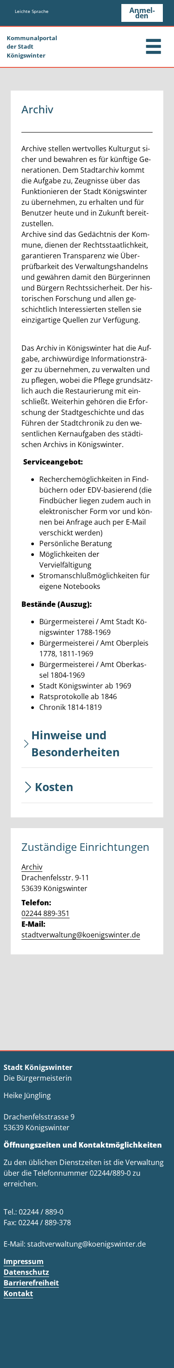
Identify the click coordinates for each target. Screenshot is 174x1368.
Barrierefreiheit (31, 1283)
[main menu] (153, 47)
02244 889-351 (45, 913)
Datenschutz (26, 1272)
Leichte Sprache (32, 11)
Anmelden (142, 13)
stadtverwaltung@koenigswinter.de (80, 935)
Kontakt (18, 1293)
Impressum (24, 1261)
